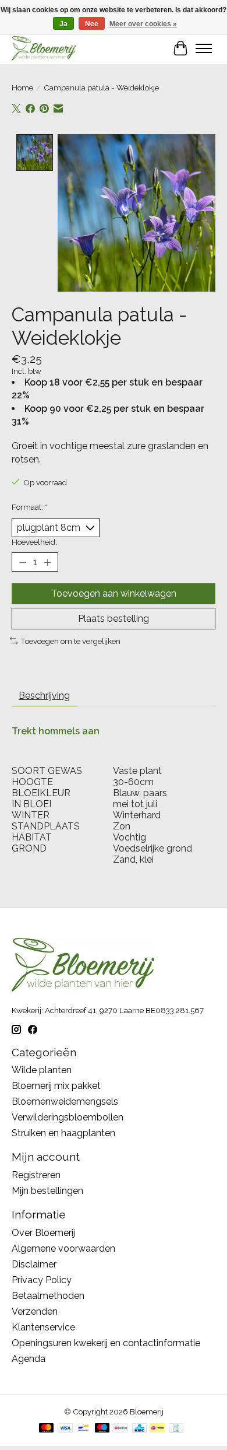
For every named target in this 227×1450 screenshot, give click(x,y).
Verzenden (35, 1311)
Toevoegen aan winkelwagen (113, 593)
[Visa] (65, 1428)
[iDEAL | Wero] (157, 1428)
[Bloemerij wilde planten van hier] (44, 48)
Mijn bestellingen (47, 1190)
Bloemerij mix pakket (56, 1085)
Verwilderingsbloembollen (67, 1117)
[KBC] (139, 1428)
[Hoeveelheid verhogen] (47, 562)
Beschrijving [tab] (44, 695)
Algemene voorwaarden (63, 1248)
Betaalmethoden (48, 1295)
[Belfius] (121, 1428)
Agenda (28, 1358)
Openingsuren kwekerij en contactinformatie (106, 1343)
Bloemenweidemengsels (65, 1101)
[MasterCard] (46, 1428)
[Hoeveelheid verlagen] (22, 562)
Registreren (36, 1175)
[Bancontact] (83, 1428)
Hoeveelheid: (34, 542)
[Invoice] (176, 1428)
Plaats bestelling (113, 618)
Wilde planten (42, 1070)
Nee (91, 24)
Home (22, 87)
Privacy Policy (42, 1280)
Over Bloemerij (43, 1232)
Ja (63, 24)
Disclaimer (34, 1264)
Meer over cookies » (143, 24)
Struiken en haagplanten (63, 1133)
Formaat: (29, 507)
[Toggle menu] (203, 48)
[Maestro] (102, 1428)
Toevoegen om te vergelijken (70, 641)
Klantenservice (43, 1327)
